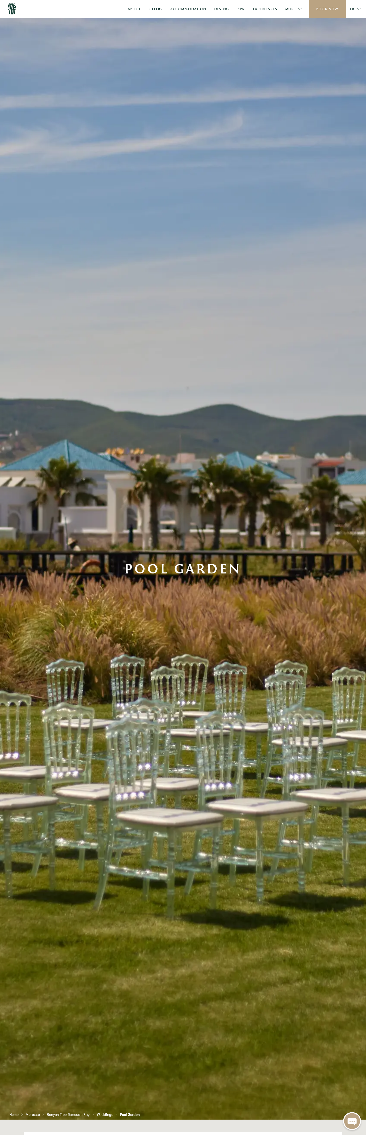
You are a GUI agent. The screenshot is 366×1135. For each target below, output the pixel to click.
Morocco (33, 1114)
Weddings (105, 1114)
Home (14, 1114)
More (290, 9)
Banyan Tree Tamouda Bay (68, 1114)
